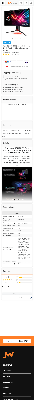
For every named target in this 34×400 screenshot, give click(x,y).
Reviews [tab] (6, 271)
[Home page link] (12, 3)
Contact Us (7, 365)
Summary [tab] (7, 125)
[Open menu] (3, 3)
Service (6, 388)
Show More (17, 200)
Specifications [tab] (8, 207)
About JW (6, 376)
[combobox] (21, 3)
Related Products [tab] (10, 99)
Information (8, 382)
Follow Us (7, 371)
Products (7, 393)
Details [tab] (6, 143)
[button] (13, 39)
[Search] (21, 3)
